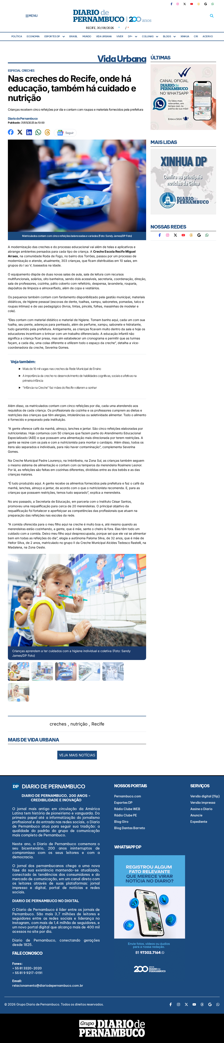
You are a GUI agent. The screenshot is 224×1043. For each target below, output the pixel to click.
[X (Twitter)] (184, 4)
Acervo (208, 36)
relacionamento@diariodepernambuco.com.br (47, 986)
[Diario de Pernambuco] (112, 15)
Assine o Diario (201, 809)
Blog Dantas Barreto (129, 828)
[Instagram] (177, 4)
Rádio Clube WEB (127, 809)
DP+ (130, 36)
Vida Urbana (104, 36)
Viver (119, 36)
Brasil (73, 36)
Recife (97, 724)
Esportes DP (52, 36)
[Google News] (205, 4)
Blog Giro (121, 822)
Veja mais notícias (77, 755)
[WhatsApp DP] (212, 4)
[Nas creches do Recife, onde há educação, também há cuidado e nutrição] (11, 131)
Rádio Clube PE (125, 815)
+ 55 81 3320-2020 (27, 968)
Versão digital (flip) (205, 796)
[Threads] (198, 4)
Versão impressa (202, 803)
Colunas (147, 36)
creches (58, 724)
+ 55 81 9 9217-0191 (27, 973)
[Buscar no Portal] (211, 15)
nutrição (79, 724)
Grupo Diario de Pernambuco (37, 1004)
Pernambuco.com (127, 796)
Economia (33, 36)
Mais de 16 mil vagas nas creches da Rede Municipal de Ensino (62, 369)
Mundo (86, 36)
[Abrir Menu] (27, 16)
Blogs (167, 36)
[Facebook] (173, 4)
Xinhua (184, 36)
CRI (196, 36)
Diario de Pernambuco (23, 118)
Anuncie (196, 815)
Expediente (198, 822)
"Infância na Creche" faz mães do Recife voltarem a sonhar (59, 387)
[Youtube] (191, 4)
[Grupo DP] (112, 1028)
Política (16, 36)
